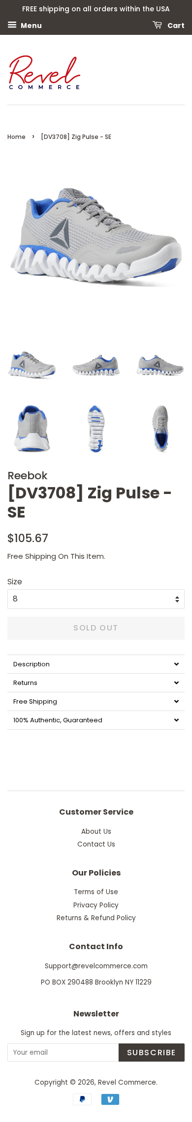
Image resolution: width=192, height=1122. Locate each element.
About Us (96, 831)
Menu (30, 25)
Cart (175, 25)
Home (16, 137)
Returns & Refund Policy (96, 918)
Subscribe (151, 1052)
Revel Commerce (127, 1082)
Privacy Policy (96, 905)
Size (14, 581)
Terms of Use (96, 892)
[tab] (96, 664)
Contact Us (96, 844)
